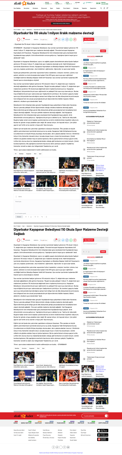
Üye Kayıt (83, 432)
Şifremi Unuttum (85, 435)
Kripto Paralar (103, 422)
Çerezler (61, 452)
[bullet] (38, 217)
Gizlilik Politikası (54, 452)
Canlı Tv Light (17, 435)
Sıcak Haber (73, 440)
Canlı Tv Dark (32, 430)
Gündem (35, 8)
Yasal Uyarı (80, 452)
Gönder (19, 217)
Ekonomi (44, 8)
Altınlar (60, 430)
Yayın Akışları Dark (33, 432)
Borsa (16, 422)
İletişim (48, 452)
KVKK (65, 452)
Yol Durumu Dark (18, 432)
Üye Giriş (83, 430)
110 (15, 153)
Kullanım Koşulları (72, 452)
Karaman (24, 348)
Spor (51, 8)
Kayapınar (28, 153)
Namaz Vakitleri (26, 422)
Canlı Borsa (46, 430)
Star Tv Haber (17, 29)
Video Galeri (73, 432)
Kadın (58, 8)
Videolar (76, 8)
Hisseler (71, 422)
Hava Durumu (49, 422)
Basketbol (29, 29)
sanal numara (32, 440)
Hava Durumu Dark (19, 430)
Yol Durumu (91, 422)
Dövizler (60, 432)
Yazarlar (84, 8)
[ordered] (35, 217)
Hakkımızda (42, 452)
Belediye (21, 153)
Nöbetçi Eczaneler (33, 435)
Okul (35, 153)
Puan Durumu (61, 422)
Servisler (26, 8)
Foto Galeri (66, 8)
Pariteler (81, 422)
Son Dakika (17, 8)
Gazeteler (93, 8)
